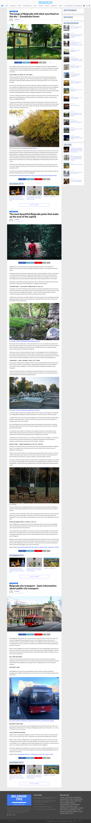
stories (75, 806)
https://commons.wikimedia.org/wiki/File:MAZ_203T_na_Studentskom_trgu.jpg (33, 720)
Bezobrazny (34, 148)
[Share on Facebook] (18, 62)
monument (62, 806)
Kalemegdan (69, 811)
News (19, 5)
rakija (78, 809)
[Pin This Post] (34, 62)
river (61, 809)
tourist (47, 754)
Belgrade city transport (30, 754)
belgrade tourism (64, 813)
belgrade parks (27, 547)
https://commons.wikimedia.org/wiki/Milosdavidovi (26, 341)
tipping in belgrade (64, 804)
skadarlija (75, 811)
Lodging (40, 5)
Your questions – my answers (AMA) (73, 5)
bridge (71, 813)
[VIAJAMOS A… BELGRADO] (51, 195)
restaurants (69, 806)
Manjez (42, 547)
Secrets (47, 5)
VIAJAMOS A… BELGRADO (49, 196)
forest (33, 175)
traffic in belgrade (74, 804)
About (60, 5)
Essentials (13, 5)
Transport (54, 5)
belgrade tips (35, 547)
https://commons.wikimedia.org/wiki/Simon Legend (25, 410)
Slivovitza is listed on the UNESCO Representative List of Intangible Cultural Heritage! (34, 198)
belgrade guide (77, 797)
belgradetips (26, 175)
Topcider (56, 547)
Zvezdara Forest (52, 175)
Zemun (61, 802)
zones (51, 754)
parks (45, 547)
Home (6, 5)
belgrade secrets (64, 799)
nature (45, 175)
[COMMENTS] (50, 62)
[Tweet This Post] (26, 62)
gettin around (39, 175)
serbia (71, 799)
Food (34, 5)
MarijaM (17, 19)
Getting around (27, 5)
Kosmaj (81, 811)
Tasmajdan (50, 547)
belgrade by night (78, 799)
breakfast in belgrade (70, 802)
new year (62, 811)
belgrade (20, 175)
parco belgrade (72, 809)
